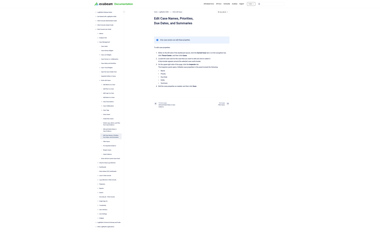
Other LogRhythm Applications (105, 226)
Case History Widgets (107, 50)
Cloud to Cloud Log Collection (107, 163)
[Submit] (259, 4)
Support (241, 4)
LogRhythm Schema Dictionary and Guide (108, 222)
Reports (101, 188)
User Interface (103, 209)
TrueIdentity (102, 205)
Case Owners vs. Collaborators (109, 59)
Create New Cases (108, 118)
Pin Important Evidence (109, 145)
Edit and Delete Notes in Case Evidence (110, 130)
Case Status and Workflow (108, 63)
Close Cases (106, 114)
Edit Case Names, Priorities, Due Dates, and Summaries (111, 136)
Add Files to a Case (108, 89)
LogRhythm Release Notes (104, 12)
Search (101, 192)
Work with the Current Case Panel (110, 158)
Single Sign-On (103, 201)
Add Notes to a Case (109, 97)
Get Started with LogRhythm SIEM (106, 16)
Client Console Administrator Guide (107, 20)
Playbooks (102, 184)
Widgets (101, 218)
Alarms (101, 33)
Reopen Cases (107, 150)
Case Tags (106, 110)
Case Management (104, 42)
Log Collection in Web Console (107, 180)
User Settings (103, 214)
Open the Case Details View (109, 72)
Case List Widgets (106, 55)
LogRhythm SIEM (163, 12)
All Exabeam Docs (209, 4)
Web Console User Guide (104, 29)
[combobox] (271, 4)
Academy (234, 4)
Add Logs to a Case (108, 93)
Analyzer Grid (103, 38)
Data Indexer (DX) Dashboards (107, 171)
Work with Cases (106, 80)
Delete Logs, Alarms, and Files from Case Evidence (111, 124)
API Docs (218, 4)
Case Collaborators (108, 106)
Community (227, 4)
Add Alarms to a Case (109, 84)
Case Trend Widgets (107, 67)
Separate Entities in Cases (108, 76)
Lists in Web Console (105, 175)
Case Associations (108, 101)
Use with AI (223, 12)
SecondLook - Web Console (107, 197)
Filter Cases (106, 141)
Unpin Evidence (107, 154)
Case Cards (104, 46)
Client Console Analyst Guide (105, 25)
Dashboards (102, 167)
